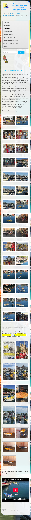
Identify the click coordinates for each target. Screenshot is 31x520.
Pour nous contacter (11, 40)
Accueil (6, 22)
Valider (21, 52)
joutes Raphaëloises (20, 335)
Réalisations (7, 31)
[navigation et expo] (8, 120)
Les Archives (8, 34)
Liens (5, 46)
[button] (27, 28)
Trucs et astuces (9, 37)
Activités (6, 28)
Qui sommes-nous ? (10, 43)
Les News (6, 25)
